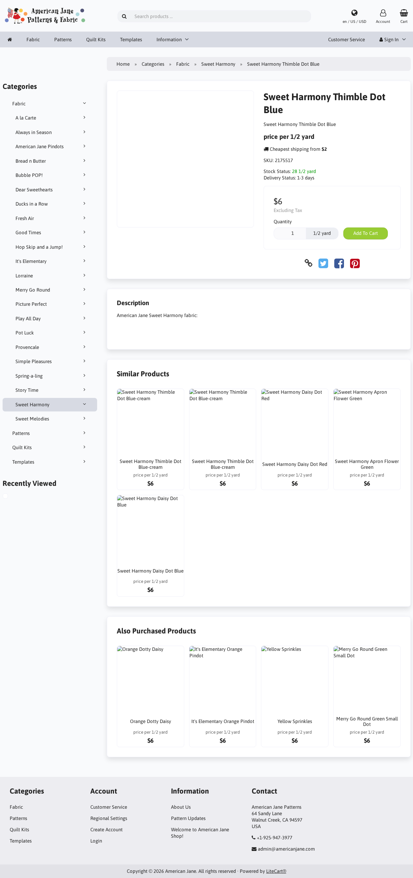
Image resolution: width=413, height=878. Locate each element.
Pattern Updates (188, 818)
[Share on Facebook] (339, 263)
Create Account (106, 829)
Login (96, 841)
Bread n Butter (30, 161)
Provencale (27, 347)
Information (169, 39)
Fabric (33, 39)
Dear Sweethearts (34, 189)
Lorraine (24, 275)
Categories (153, 64)
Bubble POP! (29, 175)
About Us (181, 807)
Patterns (63, 39)
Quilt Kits (96, 39)
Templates (131, 39)
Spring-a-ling (29, 376)
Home (123, 64)
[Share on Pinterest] (355, 263)
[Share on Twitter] (323, 263)
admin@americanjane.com (286, 849)
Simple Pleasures (33, 361)
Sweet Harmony (32, 404)
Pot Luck (24, 332)
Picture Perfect (31, 304)
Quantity (283, 221)
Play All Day (28, 318)
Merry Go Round (32, 290)
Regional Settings (108, 818)
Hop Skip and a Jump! (39, 247)
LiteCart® (276, 871)
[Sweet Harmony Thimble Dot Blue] (13, 496)
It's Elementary (30, 261)
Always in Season (33, 132)
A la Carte (25, 118)
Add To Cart (365, 233)
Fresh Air (24, 218)
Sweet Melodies (32, 418)
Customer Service (346, 39)
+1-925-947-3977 (274, 837)
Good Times (28, 232)
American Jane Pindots (39, 146)
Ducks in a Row (31, 204)
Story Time (26, 390)
